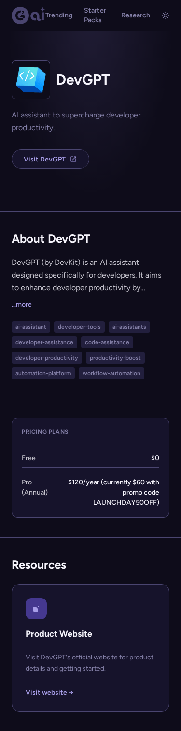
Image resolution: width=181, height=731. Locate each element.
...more (22, 304)
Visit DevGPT (45, 159)
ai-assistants (129, 326)
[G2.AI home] (28, 15)
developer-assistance (44, 342)
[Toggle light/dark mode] (165, 15)
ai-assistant (30, 326)
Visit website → (49, 692)
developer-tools (79, 326)
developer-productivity (46, 357)
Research (135, 15)
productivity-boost (115, 357)
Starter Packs (95, 15)
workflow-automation (111, 373)
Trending (58, 15)
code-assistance (107, 342)
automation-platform (43, 373)
